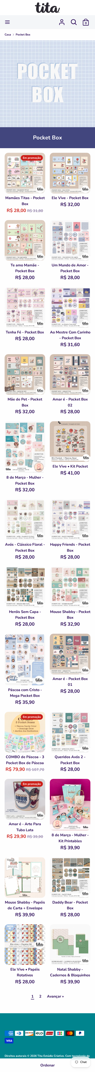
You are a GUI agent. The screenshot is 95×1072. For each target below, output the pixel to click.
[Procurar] (73, 20)
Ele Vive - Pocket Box (70, 197)
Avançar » (55, 996)
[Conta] (61, 20)
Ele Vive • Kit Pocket (70, 466)
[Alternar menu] (7, 22)
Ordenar (47, 1065)
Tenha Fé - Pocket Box (25, 332)
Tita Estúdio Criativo (50, 1056)
